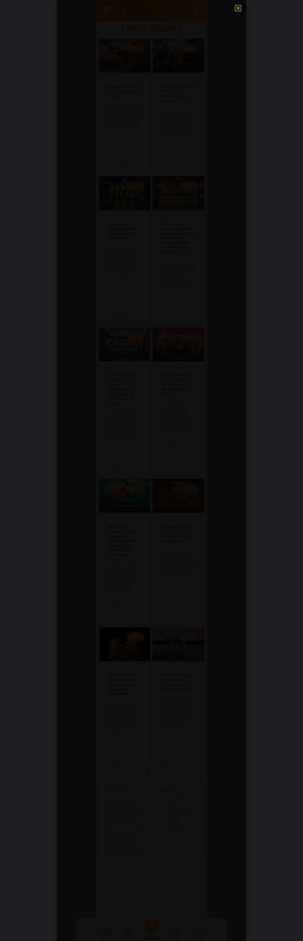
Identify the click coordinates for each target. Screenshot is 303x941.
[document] (151, 470)
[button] (238, 8)
